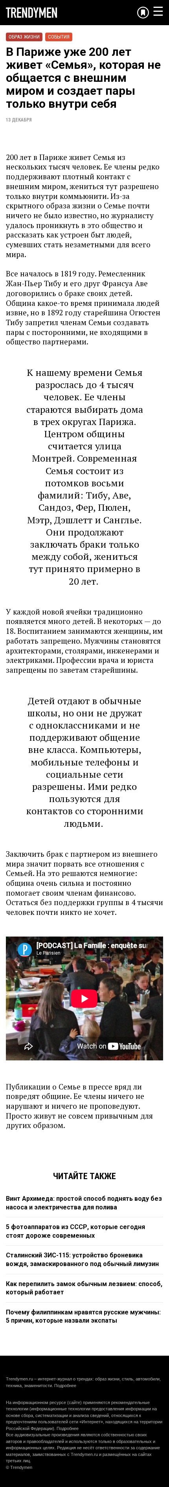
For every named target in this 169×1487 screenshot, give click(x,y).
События (59, 37)
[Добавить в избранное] (143, 12)
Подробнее (65, 1385)
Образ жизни (24, 37)
